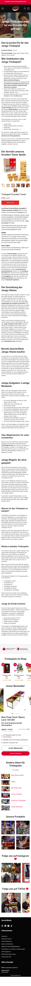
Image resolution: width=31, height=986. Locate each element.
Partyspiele (12, 552)
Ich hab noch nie (21, 556)
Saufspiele (18, 262)
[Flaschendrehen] (5, 807)
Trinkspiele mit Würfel (10, 586)
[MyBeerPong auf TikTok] (11, 926)
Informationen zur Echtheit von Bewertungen (13, 949)
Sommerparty (19, 368)
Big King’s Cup (16, 788)
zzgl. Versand (10, 731)
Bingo (13, 781)
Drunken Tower (24, 53)
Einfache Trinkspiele (18, 800)
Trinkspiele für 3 (8, 582)
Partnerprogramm (6, 951)
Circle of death (16, 794)
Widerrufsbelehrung (6, 941)
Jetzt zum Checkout (15, 753)
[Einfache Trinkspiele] (5, 801)
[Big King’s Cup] (5, 788)
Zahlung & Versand (6, 938)
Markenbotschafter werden (8, 954)
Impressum (4, 936)
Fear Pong (25, 100)
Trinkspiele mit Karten (10, 588)
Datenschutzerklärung (7, 944)
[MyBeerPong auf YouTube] (8, 926)
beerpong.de (4, 972)
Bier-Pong (4, 556)
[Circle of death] (5, 795)
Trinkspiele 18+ (8, 584)
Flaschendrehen (16, 807)
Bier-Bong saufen (17, 775)
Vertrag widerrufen (6, 956)
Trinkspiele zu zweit (10, 581)
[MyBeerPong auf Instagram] (2, 926)
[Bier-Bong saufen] (5, 776)
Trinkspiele (4, 515)
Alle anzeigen (15, 770)
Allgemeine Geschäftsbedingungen (10, 946)
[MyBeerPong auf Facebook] (5, 926)
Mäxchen (10, 556)
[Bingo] (5, 782)
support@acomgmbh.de (11, 967)
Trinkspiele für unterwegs (11, 590)
